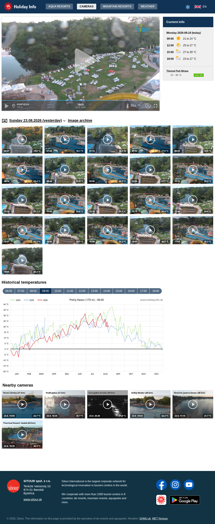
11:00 (70, 291)
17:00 (143, 291)
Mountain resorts (117, 6)
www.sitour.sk (33, 499)
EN (205, 6)
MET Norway (160, 518)
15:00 (119, 291)
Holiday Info (16, 4)
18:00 (155, 291)
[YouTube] (189, 485)
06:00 (8, 291)
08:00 (33, 291)
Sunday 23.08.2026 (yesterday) (35, 120)
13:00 (94, 291)
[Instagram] (175, 485)
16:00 (131, 291)
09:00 (45, 291)
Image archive (80, 120)
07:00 (21, 291)
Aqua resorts (59, 6)
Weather (148, 6)
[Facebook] (161, 485)
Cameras (87, 6)
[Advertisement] (188, 96)
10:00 (57, 291)
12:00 (82, 291)
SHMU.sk (145, 518)
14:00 (106, 291)
